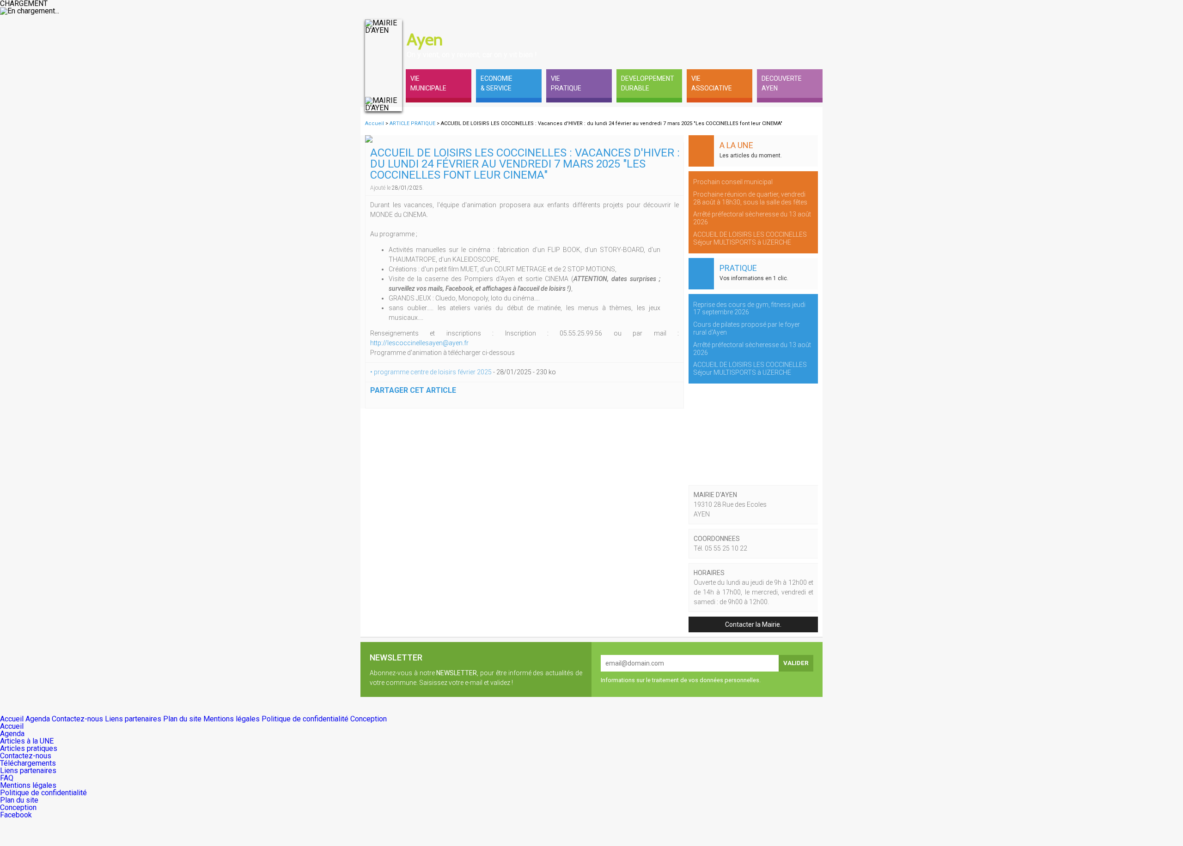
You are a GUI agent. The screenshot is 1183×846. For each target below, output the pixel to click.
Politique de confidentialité (306, 718)
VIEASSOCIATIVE (711, 83)
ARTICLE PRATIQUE (413, 123)
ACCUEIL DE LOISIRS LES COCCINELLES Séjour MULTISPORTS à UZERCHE (750, 238)
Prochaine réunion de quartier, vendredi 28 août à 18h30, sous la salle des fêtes (750, 198)
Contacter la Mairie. (753, 624)
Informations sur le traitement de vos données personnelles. (681, 680)
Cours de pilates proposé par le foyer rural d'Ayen (746, 328)
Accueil (374, 123)
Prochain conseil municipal (733, 182)
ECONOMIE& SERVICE (496, 83)
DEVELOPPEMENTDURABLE (647, 83)
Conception (368, 718)
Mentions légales (232, 718)
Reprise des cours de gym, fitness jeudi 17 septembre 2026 (749, 308)
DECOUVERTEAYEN (782, 83)
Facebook (16, 814)
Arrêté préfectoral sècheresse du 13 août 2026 (752, 218)
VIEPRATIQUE (566, 83)
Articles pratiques (28, 748)
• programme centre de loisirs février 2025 (431, 372)
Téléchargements (28, 763)
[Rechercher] (767, 28)
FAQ (6, 778)
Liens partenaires (134, 718)
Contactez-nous (78, 718)
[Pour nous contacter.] (790, 28)
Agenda (38, 718)
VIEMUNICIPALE (428, 83)
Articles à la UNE (27, 741)
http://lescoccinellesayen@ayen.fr (419, 343)
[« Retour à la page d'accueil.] (383, 65)
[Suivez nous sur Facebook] (813, 28)
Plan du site (183, 718)
